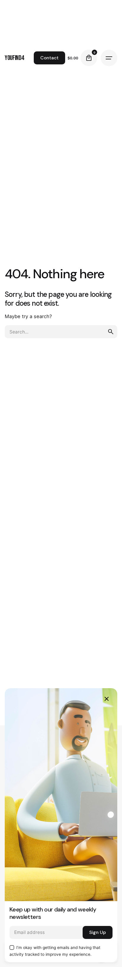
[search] (110, 331)
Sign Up (97, 932)
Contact (49, 58)
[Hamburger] (109, 58)
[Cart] (89, 58)
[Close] (106, 699)
